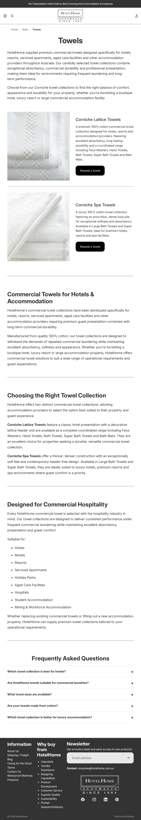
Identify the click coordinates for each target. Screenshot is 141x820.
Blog (10, 759)
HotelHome (22, 816)
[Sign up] (128, 758)
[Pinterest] (117, 799)
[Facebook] (83, 799)
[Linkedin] (105, 799)
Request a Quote (90, 170)
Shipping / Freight (18, 755)
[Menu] (5, 16)
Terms (11, 767)
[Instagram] (94, 799)
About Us (13, 751)
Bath (25, 29)
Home (14, 29)
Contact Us (14, 771)
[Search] (12, 16)
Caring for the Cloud (19, 763)
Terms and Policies (124, 816)
